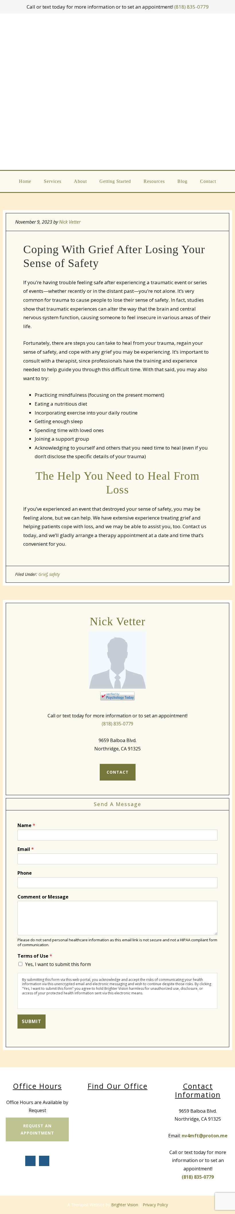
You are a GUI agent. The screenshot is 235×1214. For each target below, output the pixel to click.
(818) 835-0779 (191, 6)
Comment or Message (42, 897)
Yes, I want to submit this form (58, 964)
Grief (42, 574)
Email (25, 849)
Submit (31, 1021)
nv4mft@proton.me (205, 1135)
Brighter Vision (124, 1204)
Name (26, 825)
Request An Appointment (37, 1129)
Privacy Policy (155, 1204)
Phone (24, 873)
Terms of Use (34, 956)
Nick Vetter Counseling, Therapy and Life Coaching (117, 92)
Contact (118, 772)
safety (54, 574)
